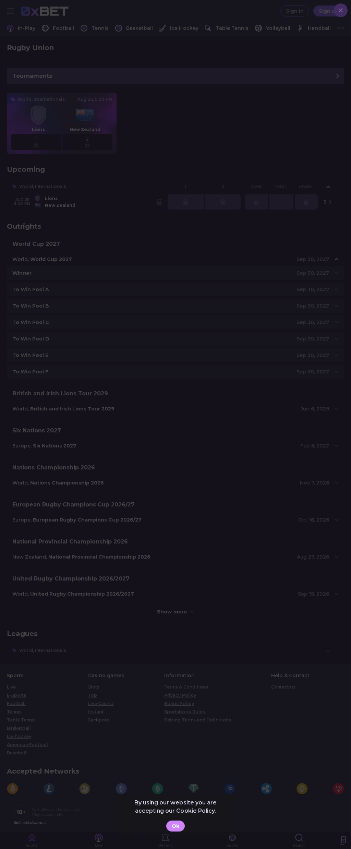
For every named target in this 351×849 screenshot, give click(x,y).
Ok (175, 826)
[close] (340, 10)
